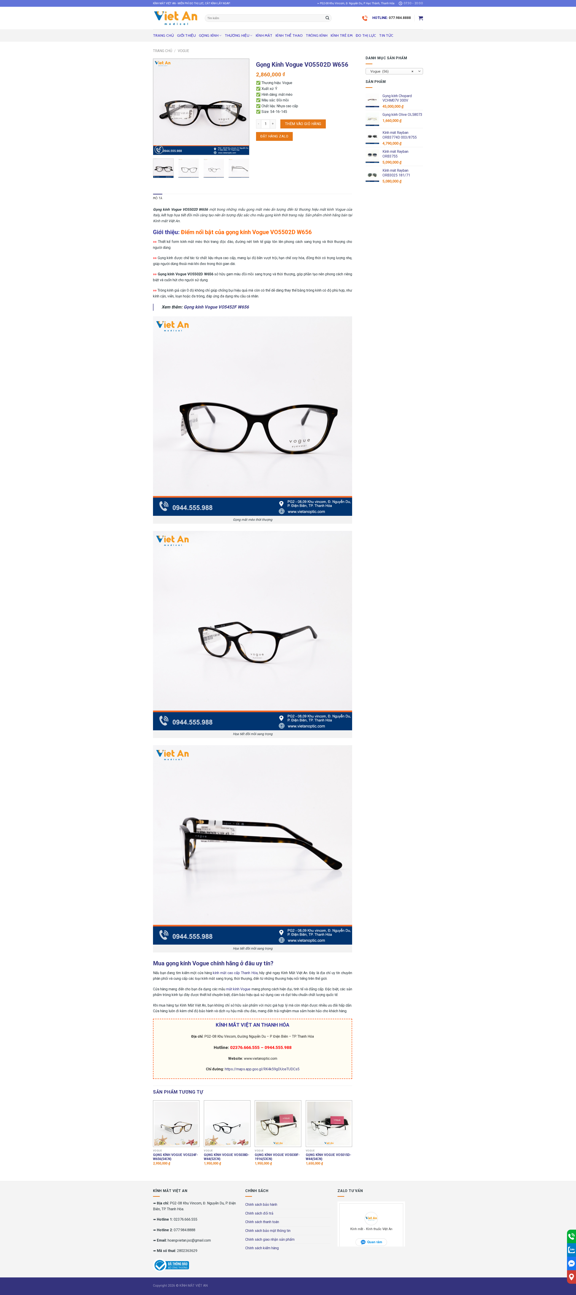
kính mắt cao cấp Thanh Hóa (235, 973)
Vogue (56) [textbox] (392, 71)
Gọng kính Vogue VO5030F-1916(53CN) (277, 1157)
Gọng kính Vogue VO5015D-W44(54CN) (328, 1157)
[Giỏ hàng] (420, 18)
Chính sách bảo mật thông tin (267, 1231)
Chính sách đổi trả (259, 1213)
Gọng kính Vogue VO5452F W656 (216, 307)
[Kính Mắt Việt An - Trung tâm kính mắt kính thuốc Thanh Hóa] (175, 18)
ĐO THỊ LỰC (366, 35)
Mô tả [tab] (157, 198)
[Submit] (327, 18)
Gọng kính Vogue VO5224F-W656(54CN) (175, 1157)
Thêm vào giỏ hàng (303, 124)
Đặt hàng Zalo (274, 136)
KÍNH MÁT (264, 35)
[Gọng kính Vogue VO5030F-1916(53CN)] (278, 1124)
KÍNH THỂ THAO (289, 35)
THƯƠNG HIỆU (237, 35)
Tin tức (386, 35)
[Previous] (161, 106)
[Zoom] (159, 149)
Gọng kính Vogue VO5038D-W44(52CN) (226, 1157)
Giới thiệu (186, 35)
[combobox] (394, 71)
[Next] (242, 106)
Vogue (183, 51)
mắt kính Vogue (238, 989)
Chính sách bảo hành (261, 1204)
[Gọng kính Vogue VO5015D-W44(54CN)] (329, 1124)
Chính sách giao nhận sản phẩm (270, 1239)
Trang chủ (163, 35)
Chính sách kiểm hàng (262, 1248)
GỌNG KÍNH (208, 35)
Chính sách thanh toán (262, 1222)
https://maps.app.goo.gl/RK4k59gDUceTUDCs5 (262, 1069)
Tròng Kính (316, 35)
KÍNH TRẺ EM (342, 35)
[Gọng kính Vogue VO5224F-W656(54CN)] (176, 1124)
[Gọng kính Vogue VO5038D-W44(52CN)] (227, 1124)
